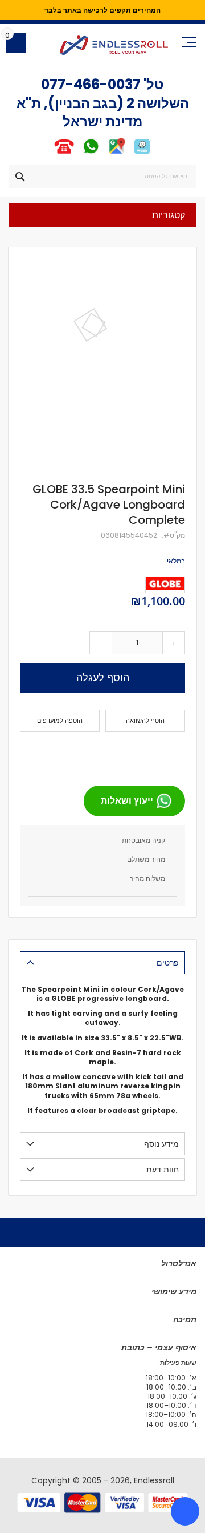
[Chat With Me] (77, 153)
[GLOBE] (165, 585)
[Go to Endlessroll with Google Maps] (116, 153)
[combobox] (102, 176)
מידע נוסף (161, 1144)
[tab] (102, 962)
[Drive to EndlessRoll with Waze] (142, 153)
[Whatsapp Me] (90, 153)
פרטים (168, 962)
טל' (152, 84)
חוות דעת (162, 1169)
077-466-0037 (91, 84)
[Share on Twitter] (154, 754)
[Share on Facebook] (173, 754)
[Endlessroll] (114, 45)
